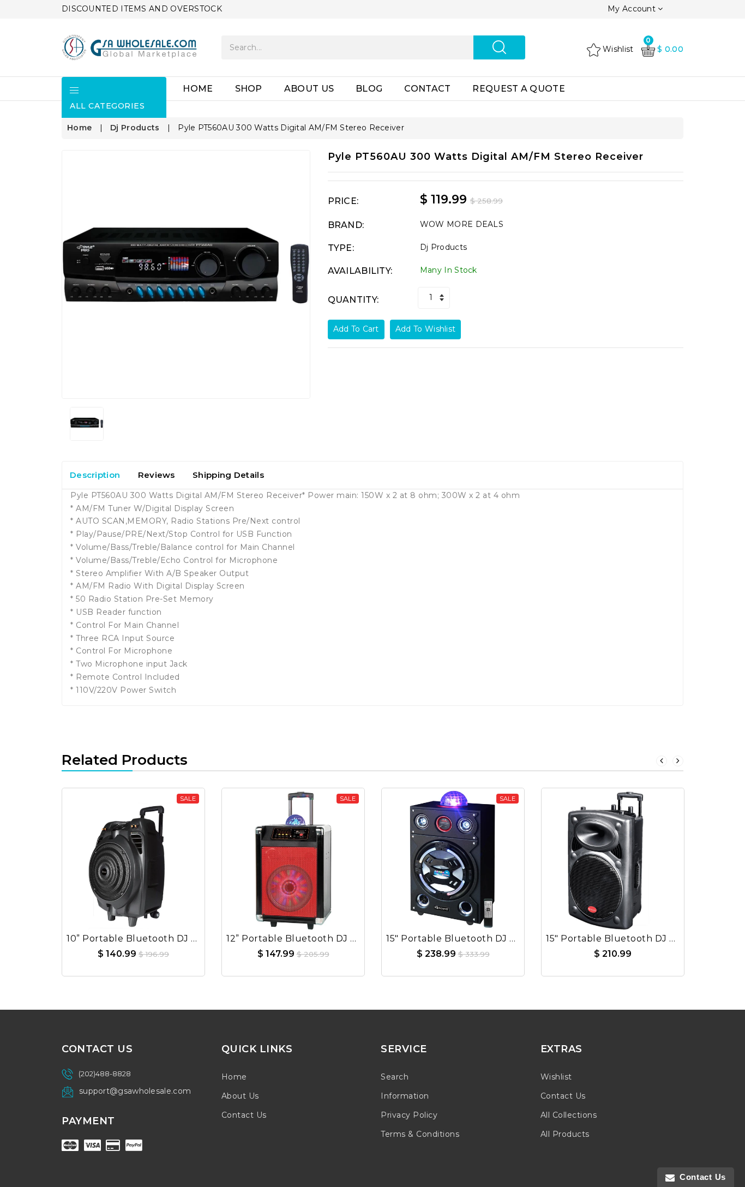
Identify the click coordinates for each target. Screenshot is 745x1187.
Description (95, 475)
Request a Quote (518, 88)
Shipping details (228, 475)
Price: (343, 201)
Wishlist (556, 1077)
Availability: (360, 271)
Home (198, 88)
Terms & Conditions (420, 1134)
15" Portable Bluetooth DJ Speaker (467, 938)
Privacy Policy (409, 1115)
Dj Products (134, 128)
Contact (427, 88)
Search (394, 1077)
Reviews (156, 475)
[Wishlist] (134, 855)
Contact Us (244, 1115)
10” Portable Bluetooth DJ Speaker (148, 938)
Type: (341, 248)
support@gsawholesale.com (135, 1091)
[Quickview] (160, 855)
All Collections (568, 1115)
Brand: (346, 225)
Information (405, 1096)
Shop (248, 88)
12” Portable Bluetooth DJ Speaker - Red (321, 938)
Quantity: (353, 300)
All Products (565, 1134)
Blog (369, 88)
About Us (309, 88)
